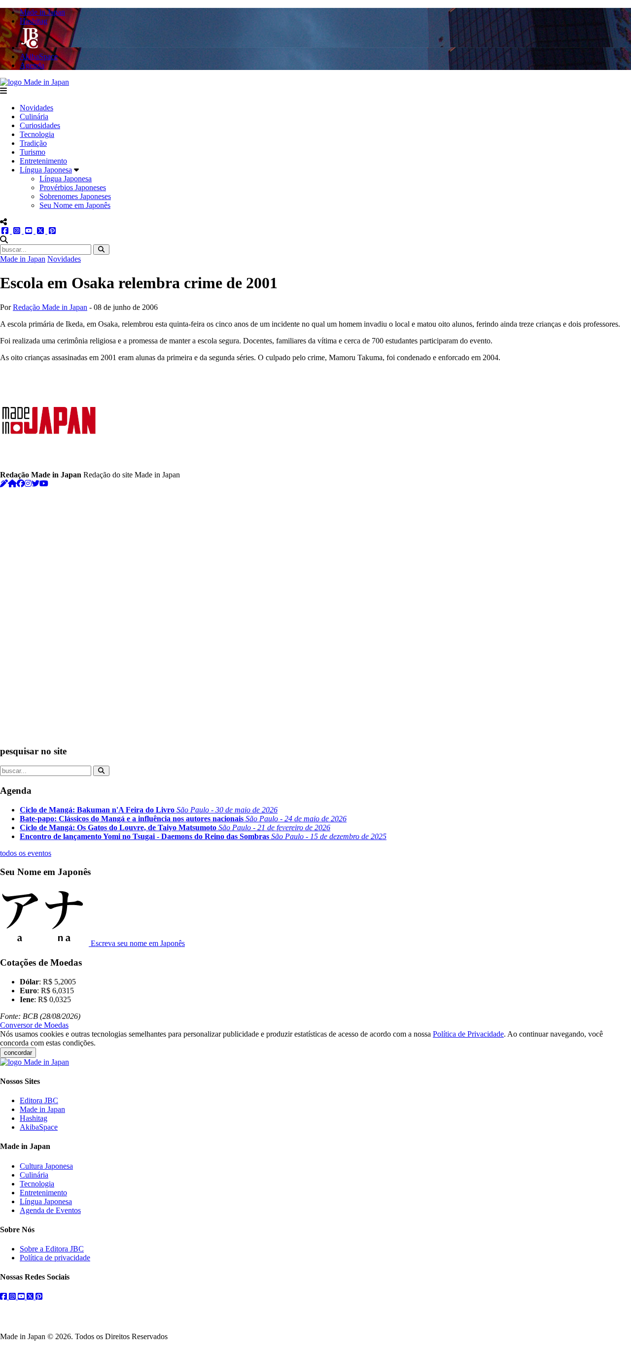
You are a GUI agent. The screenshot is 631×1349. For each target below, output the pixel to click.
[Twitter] (35, 483)
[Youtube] (43, 483)
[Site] (12, 483)
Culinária (34, 116)
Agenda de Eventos (50, 1210)
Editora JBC (39, 1100)
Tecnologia (37, 134)
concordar (18, 1052)
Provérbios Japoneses (72, 187)
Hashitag (33, 1118)
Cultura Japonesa (46, 1166)
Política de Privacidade (468, 1034)
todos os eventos (25, 853)
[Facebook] (21, 483)
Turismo (32, 152)
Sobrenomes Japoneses (75, 196)
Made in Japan (22, 259)
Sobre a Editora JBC (52, 1249)
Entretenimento (43, 161)
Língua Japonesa (46, 170)
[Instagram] (28, 483)
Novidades (36, 107)
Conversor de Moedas (34, 1025)
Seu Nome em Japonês (74, 205)
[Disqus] (315, 611)
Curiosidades (40, 125)
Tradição (33, 143)
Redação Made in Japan (50, 307)
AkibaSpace (39, 1127)
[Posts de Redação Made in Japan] (4, 483)
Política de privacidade (55, 1257)
